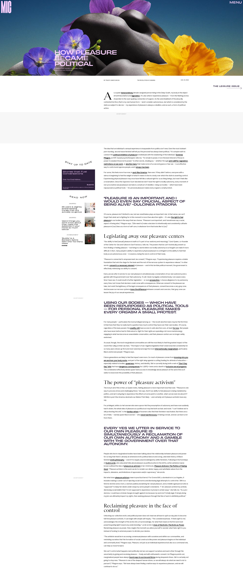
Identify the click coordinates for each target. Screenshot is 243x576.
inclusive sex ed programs (176, 367)
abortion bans (131, 164)
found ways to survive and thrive (142, 557)
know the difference (138, 289)
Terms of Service (88, 187)
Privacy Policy (65, 188)
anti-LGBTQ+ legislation (178, 161)
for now (176, 328)
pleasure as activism (132, 466)
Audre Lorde (110, 463)
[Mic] (6, 7)
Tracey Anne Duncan (112, 80)
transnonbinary (127, 93)
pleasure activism (122, 478)
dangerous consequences (129, 367)
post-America (140, 172)
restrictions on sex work (113, 164)
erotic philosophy (117, 460)
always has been (142, 167)
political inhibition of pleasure (125, 155)
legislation (136, 96)
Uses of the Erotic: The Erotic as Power (168, 525)
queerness (130, 363)
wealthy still (135, 328)
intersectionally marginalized (166, 349)
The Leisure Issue (226, 86)
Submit (90, 185)
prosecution (154, 280)
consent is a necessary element (121, 265)
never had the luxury (149, 415)
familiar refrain (132, 412)
